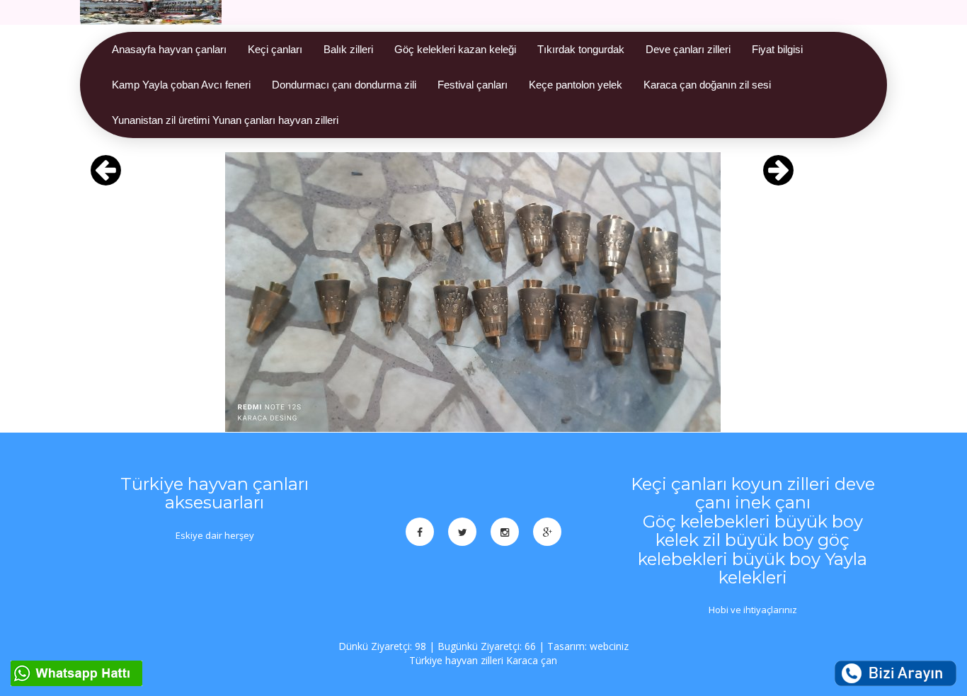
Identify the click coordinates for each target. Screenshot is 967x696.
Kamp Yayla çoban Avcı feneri (181, 85)
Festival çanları (472, 85)
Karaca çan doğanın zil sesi (707, 85)
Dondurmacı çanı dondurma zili (344, 85)
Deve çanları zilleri (688, 49)
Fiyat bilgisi (777, 49)
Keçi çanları (275, 49)
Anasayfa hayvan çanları (169, 49)
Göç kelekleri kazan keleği (455, 49)
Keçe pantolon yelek (575, 85)
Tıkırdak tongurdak (580, 49)
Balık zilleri (348, 49)
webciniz (609, 646)
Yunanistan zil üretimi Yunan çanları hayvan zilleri (225, 120)
